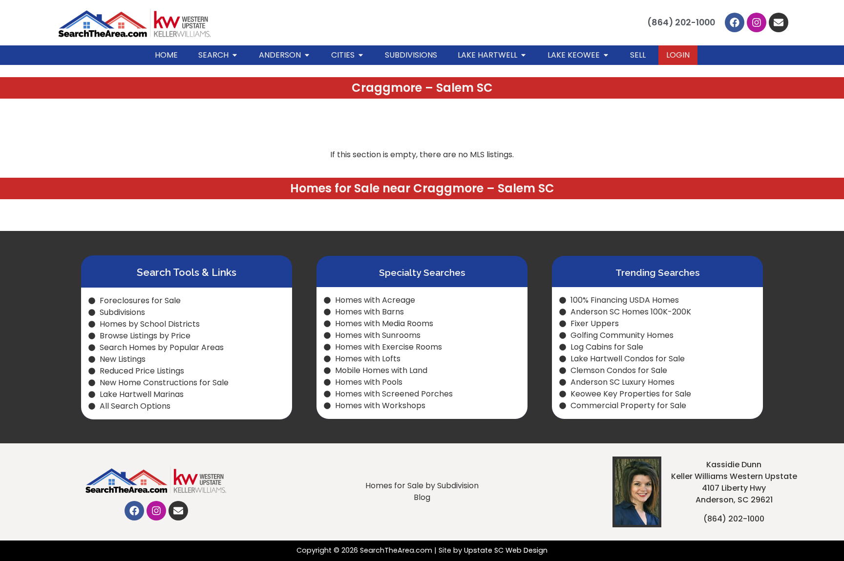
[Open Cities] (360, 55)
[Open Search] (234, 55)
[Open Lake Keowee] (606, 55)
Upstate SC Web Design (506, 550)
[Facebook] (734, 22)
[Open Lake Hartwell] (523, 55)
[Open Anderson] (307, 55)
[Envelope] (778, 22)
